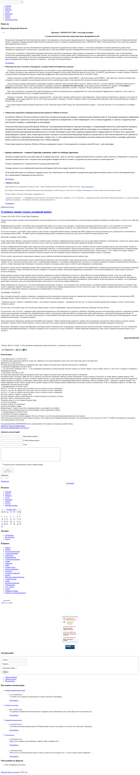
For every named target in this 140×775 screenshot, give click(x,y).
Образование (10, 585)
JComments (70, 483)
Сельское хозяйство (12, 573)
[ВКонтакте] (17, 349)
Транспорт (9, 555)
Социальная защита (12, 559)
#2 (4, 367)
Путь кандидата (9, 735)
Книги (7, 539)
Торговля (8, 563)
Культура (8, 571)
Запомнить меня (9, 668)
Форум (7, 8)
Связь (7, 581)
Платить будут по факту (12, 705)
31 (2, 526)
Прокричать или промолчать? (13, 720)
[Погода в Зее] (70, 598)
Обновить (4, 475)
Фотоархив (9, 535)
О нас (7, 12)
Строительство (10, 579)
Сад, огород (9, 587)
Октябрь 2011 (11, 509)
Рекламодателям (11, 20)
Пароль (5, 664)
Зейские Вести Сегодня (9, 772)
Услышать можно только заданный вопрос (26, 211)
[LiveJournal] (26, 349)
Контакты (9, 14)
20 (11, 521)
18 (5, 521)
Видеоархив (9, 537)
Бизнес (7, 575)
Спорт (7, 589)
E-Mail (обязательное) (31, 440)
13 (11, 519)
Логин (5, 660)
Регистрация (10, 681)
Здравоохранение (11, 553)
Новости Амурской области (15, 593)
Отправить (5, 481)
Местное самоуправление (14, 577)
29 (18, 524)
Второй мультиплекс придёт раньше (15, 690)
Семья (7, 561)
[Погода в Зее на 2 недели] (7, 602)
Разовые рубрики (11, 591)
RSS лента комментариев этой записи (15, 428)
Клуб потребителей (12, 551)
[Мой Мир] (24, 349)
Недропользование (12, 583)
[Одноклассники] (21, 349)
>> (20, 509)
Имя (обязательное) (30, 436)
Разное (7, 16)
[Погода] (7, 600)
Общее (7, 549)
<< (2, 509)
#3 (4, 373)
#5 (4, 412)
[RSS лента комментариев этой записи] (12, 354)
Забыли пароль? (11, 677)
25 (5, 524)
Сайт (25, 444)
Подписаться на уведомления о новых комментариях (23, 465)
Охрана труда (10, 567)
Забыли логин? (11, 679)
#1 (4, 359)
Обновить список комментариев (13, 426)
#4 (4, 386)
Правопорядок (10, 557)
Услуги (7, 18)
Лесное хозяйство (11, 569)
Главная (8, 6)
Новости (8, 10)
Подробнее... (10, 63)
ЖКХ (7, 565)
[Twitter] (19, 349)
